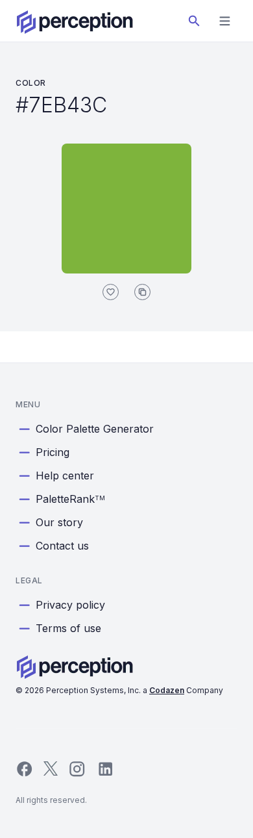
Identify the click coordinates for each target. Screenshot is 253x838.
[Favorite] (110, 292)
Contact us (62, 545)
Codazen (166, 690)
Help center (65, 475)
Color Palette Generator (95, 428)
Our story (59, 522)
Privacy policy (70, 604)
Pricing (52, 452)
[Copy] (142, 292)
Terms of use (68, 628)
